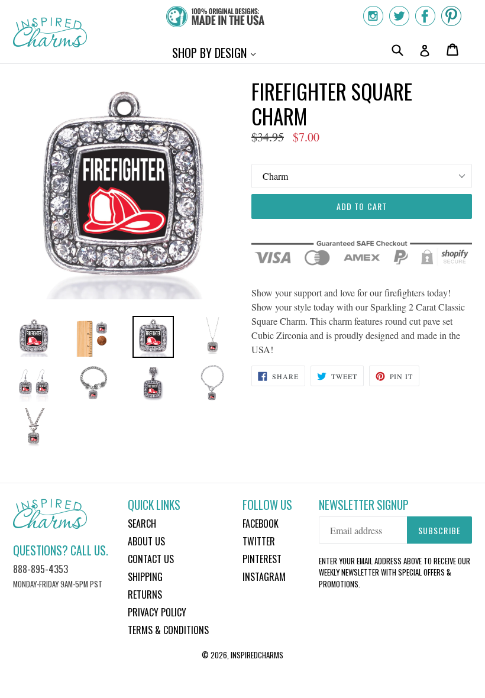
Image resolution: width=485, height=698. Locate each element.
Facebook (260, 523)
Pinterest (262, 559)
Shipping (145, 577)
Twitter (258, 541)
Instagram (264, 577)
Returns (145, 594)
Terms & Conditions (168, 630)
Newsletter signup (364, 505)
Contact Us (151, 559)
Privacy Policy (157, 612)
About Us (146, 541)
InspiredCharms (257, 655)
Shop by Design (216, 52)
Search (142, 523)
